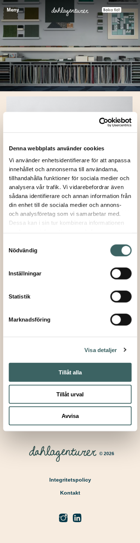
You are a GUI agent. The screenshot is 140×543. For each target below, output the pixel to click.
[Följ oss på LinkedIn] (77, 518)
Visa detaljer (100, 349)
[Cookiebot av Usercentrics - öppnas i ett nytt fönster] (99, 122)
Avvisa (70, 416)
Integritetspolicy (70, 480)
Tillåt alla (70, 372)
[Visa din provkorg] (129, 12)
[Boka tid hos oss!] (111, 10)
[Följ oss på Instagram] (63, 518)
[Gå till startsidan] (70, 10)
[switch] (120, 274)
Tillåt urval (70, 394)
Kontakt (70, 493)
